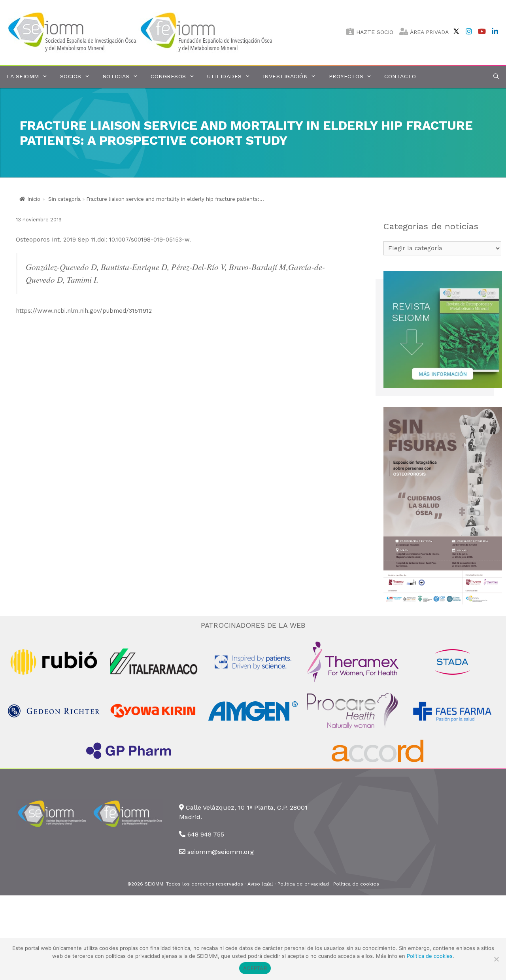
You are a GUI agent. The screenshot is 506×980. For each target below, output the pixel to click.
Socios (70, 76)
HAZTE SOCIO (373, 32)
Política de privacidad (303, 884)
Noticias (116, 76)
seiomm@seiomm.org (220, 851)
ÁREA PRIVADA (428, 32)
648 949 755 (205, 834)
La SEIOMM (22, 76)
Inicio (33, 199)
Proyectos (346, 76)
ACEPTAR (255, 968)
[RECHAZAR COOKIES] (496, 959)
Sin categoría (64, 199)
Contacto (400, 76)
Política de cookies (356, 884)
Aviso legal (260, 884)
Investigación (285, 76)
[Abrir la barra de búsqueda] (496, 76)
